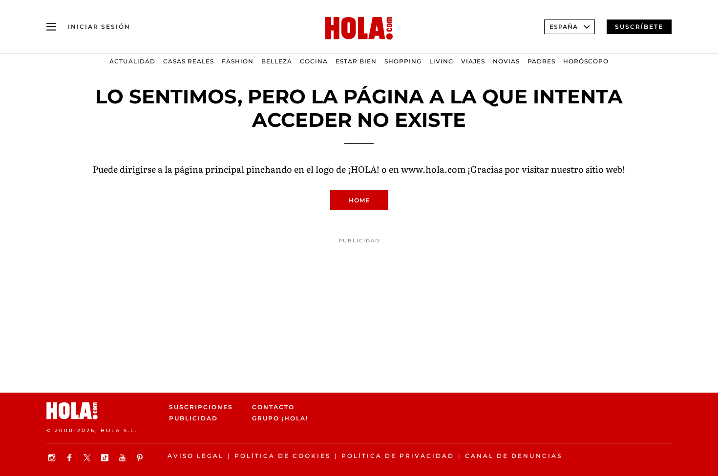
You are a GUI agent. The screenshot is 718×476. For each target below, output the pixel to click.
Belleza (276, 61)
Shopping (403, 61)
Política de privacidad (397, 455)
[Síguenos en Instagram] (53, 457)
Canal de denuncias (513, 455)
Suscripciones (201, 407)
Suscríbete (639, 26)
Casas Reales (188, 61)
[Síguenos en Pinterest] (141, 457)
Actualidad (132, 61)
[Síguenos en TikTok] (106, 457)
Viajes (473, 61)
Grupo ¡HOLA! (280, 418)
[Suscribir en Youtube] (123, 457)
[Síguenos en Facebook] (71, 457)
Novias (506, 61)
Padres (541, 61)
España (563, 26)
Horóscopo (586, 61)
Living (441, 61)
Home (359, 200)
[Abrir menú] (51, 27)
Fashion (237, 61)
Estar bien (356, 61)
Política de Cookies (282, 455)
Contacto (273, 407)
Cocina (314, 61)
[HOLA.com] (359, 28)
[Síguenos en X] (88, 457)
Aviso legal (196, 455)
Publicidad (193, 418)
